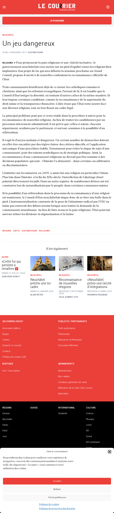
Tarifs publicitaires (66, 328)
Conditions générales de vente (72, 382)
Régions (6, 231)
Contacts (6, 351)
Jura (4, 436)
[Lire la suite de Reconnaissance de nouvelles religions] (71, 263)
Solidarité (62, 413)
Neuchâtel (8, 35)
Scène (89, 436)
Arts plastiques (93, 442)
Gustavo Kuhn (29, 231)
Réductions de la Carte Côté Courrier (75, 388)
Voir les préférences (57, 497)
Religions (44, 231)
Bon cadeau (64, 376)
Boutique (7, 364)
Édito (16, 231)
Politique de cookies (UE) (14, 357)
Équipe (5, 334)
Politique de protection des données (57, 509)
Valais (5, 425)
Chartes (6, 340)
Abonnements (64, 371)
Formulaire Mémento (68, 345)
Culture (91, 408)
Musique (90, 419)
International (66, 408)
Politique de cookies (49, 504)
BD (87, 430)
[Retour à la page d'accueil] (57, 7)
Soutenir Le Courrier (11, 345)
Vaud (4, 430)
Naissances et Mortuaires (70, 340)
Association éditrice (11, 328)
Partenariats (64, 334)
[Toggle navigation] (4, 7)
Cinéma (89, 413)
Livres (89, 425)
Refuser (57, 489)
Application (63, 394)
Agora (5, 257)
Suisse (34, 408)
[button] (109, 451)
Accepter (57, 481)
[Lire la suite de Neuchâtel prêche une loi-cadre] (42, 263)
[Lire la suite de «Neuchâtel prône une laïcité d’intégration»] (99, 263)
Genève (6, 413)
